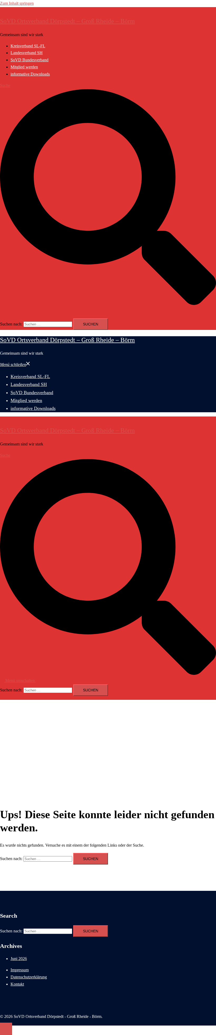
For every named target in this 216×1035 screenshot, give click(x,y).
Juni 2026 (19, 958)
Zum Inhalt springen (17, 3)
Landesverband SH (27, 53)
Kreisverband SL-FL (28, 46)
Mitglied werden (24, 67)
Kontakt (17, 984)
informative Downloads (30, 74)
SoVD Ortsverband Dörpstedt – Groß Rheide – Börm (67, 21)
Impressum (20, 970)
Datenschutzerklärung (29, 977)
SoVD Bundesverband (29, 60)
